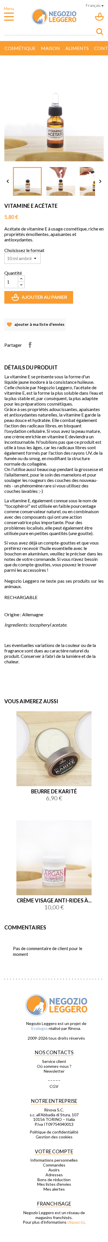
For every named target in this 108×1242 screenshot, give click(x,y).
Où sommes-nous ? (54, 1066)
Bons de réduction (54, 1179)
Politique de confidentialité (54, 1132)
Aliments (77, 48)
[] (100, 32)
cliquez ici (75, 1222)
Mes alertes (54, 1189)
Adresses (54, 1175)
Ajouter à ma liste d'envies (35, 326)
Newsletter (54, 1071)
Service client (54, 1061)
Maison (50, 48)
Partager (30, 344)
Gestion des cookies (54, 1137)
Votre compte (54, 1151)
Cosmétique (20, 48)
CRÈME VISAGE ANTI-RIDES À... (54, 900)
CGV (54, 1086)
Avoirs (54, 1170)
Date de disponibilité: (23, 671)
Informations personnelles (54, 1160)
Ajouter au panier (40, 299)
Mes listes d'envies (54, 1184)
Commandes (54, 1165)
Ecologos (39, 1028)
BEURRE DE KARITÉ (54, 791)
